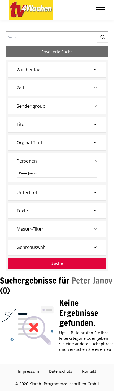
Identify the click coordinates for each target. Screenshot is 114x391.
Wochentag (28, 69)
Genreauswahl (32, 247)
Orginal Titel (29, 143)
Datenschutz (60, 371)
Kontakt (89, 371)
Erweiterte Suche (57, 51)
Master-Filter (30, 229)
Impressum (28, 371)
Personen (27, 161)
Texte (22, 211)
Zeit (20, 88)
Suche (57, 263)
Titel (21, 124)
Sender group (31, 106)
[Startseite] (31, 10)
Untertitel (27, 192)
